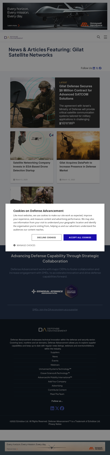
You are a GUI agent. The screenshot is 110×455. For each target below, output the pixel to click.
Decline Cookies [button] (46, 237)
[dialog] (54, 227)
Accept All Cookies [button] (80, 237)
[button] (24, 245)
